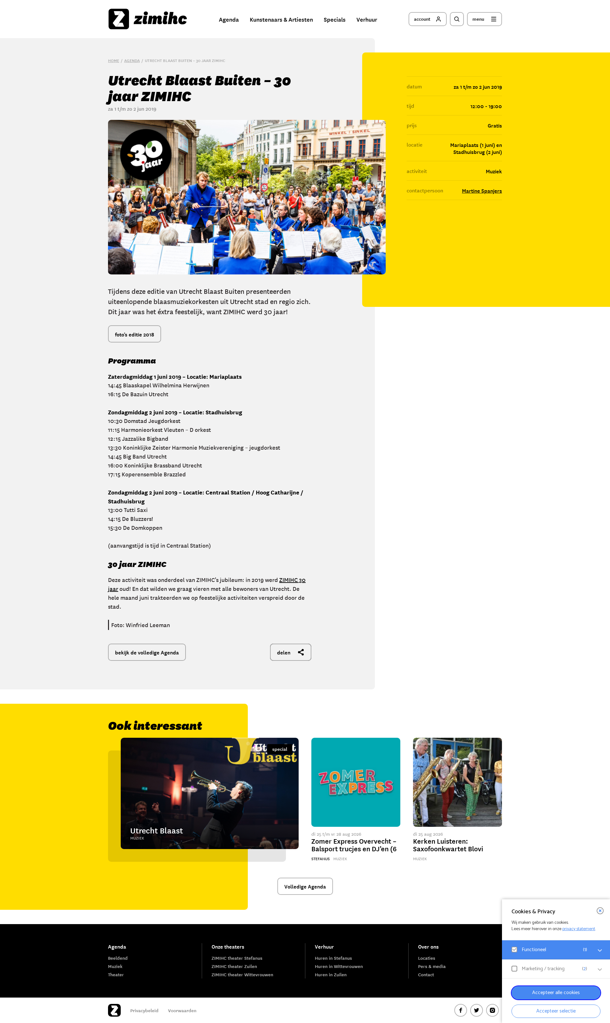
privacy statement (578, 929)
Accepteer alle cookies (556, 992)
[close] (600, 910)
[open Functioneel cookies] (600, 950)
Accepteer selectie (556, 1011)
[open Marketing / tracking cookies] (600, 969)
